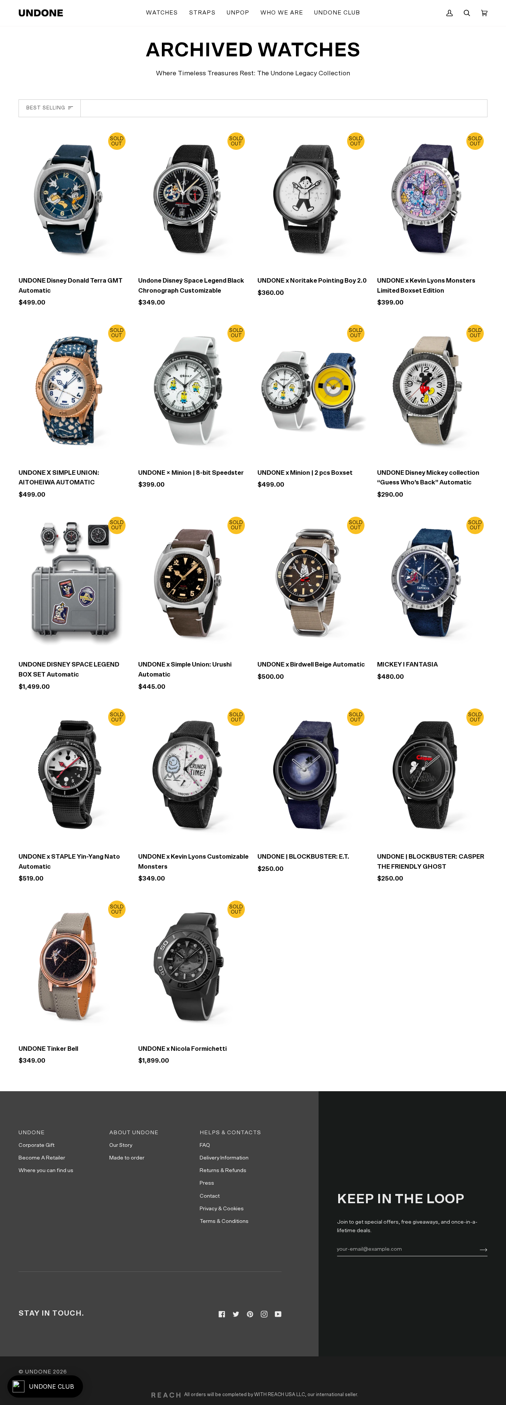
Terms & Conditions (224, 1221)
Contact (210, 1196)
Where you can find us (46, 1170)
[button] (161, 13)
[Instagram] (264, 1314)
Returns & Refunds (223, 1170)
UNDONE (38, 1372)
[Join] (477, 1249)
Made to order (126, 1158)
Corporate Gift (36, 1145)
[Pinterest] (250, 1314)
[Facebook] (222, 1314)
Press (207, 1183)
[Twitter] (236, 1314)
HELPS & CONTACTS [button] (230, 1132)
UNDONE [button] (32, 1132)
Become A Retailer (42, 1158)
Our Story (120, 1145)
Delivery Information (224, 1158)
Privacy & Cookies (222, 1208)
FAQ (205, 1145)
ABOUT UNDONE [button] (134, 1132)
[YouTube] (278, 1314)
